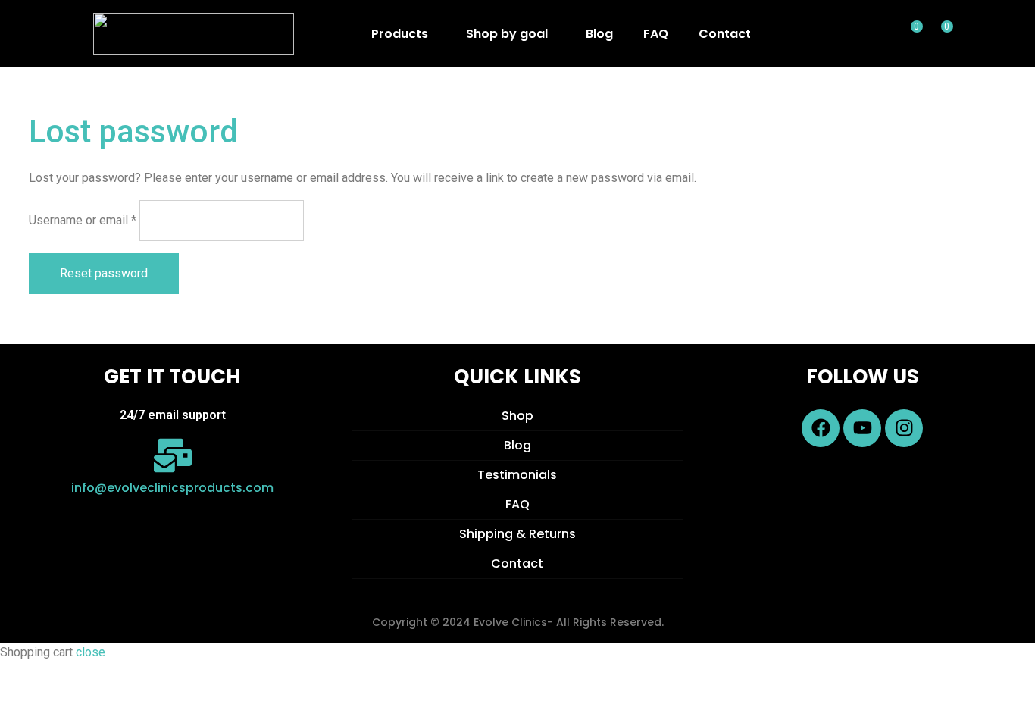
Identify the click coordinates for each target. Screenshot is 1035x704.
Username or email (82, 220)
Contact (725, 33)
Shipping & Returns (517, 534)
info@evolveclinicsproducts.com (172, 487)
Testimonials (517, 474)
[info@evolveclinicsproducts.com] (173, 455)
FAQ (655, 33)
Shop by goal (507, 33)
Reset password (104, 273)
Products (399, 33)
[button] (403, 34)
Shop (517, 415)
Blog (599, 33)
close (90, 652)
